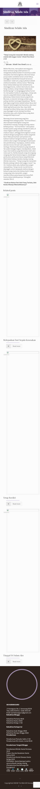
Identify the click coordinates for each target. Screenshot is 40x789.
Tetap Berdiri (9, 497)
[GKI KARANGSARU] (20, 4)
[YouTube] (21, 786)
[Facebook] (19, 786)
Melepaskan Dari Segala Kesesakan (19, 340)
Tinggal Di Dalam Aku (13, 655)
